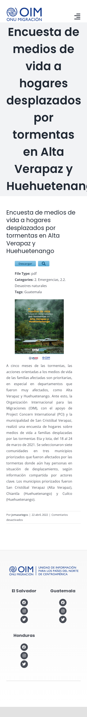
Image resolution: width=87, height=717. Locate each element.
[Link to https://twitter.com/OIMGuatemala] (63, 619)
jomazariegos (19, 515)
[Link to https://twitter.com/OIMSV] (24, 619)
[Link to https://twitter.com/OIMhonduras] (24, 664)
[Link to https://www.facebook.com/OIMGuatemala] (63, 602)
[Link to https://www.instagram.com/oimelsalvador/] (24, 611)
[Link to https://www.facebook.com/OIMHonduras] (24, 647)
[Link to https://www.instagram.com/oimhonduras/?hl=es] (24, 655)
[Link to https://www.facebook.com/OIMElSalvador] (24, 602)
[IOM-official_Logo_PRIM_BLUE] (24, 9)
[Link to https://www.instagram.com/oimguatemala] (63, 611)
